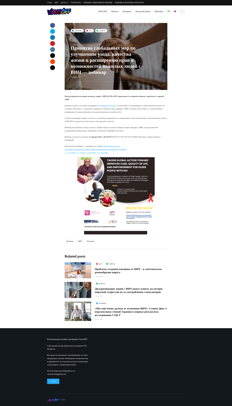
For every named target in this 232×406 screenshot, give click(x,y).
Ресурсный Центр (143, 11)
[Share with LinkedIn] (52, 37)
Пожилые (90, 241)
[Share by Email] (52, 67)
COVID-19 (64, 3)
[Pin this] (52, 43)
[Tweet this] (52, 31)
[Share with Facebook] (52, 25)
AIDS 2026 (102, 11)
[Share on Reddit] (52, 61)
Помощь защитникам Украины (97, 3)
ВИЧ (56, 3)
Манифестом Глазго (108, 106)
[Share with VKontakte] (52, 49)
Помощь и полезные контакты (129, 3)
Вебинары (159, 11)
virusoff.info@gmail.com (56, 374)
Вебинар (70, 241)
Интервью (127, 11)
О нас (49, 3)
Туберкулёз (75, 3)
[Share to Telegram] (52, 55)
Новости (114, 11)
